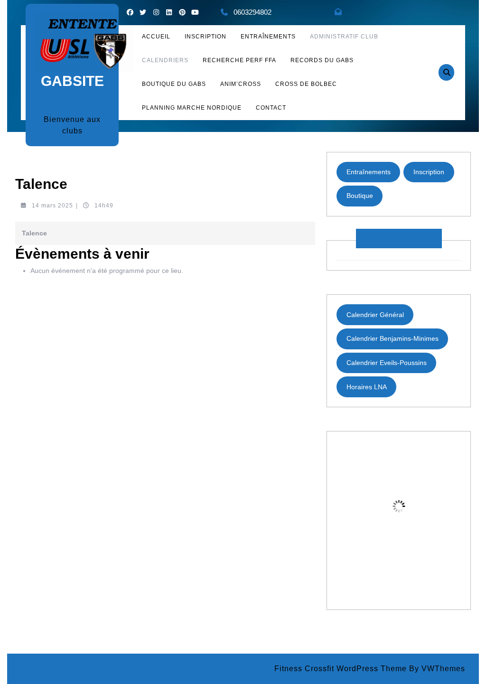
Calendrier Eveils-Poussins (386, 362)
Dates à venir (399, 238)
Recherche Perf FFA (239, 60)
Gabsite (72, 81)
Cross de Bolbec (306, 84)
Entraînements (268, 36)
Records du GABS (322, 60)
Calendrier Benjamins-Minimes (392, 338)
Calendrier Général (375, 315)
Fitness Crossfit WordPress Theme (340, 669)
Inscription (428, 172)
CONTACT (271, 107)
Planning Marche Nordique (192, 107)
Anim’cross (240, 84)
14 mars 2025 (52, 205)
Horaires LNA (366, 387)
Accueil (156, 36)
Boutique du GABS (174, 84)
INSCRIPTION (205, 36)
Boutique (359, 195)
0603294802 (252, 12)
